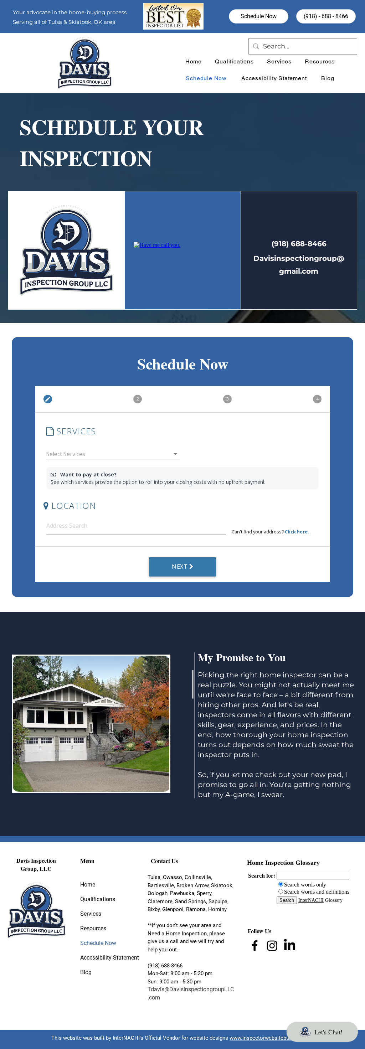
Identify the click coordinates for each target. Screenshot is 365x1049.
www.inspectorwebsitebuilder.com (270, 1038)
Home (87, 884)
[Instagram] (272, 945)
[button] (319, 61)
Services (90, 913)
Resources (93, 928)
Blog (86, 972)
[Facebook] (255, 945)
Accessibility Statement (101, 957)
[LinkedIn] (290, 945)
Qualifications (97, 899)
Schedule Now (98, 943)
